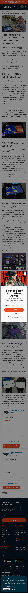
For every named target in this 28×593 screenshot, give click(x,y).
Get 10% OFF (14, 310)
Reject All (14, 589)
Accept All (6, 589)
